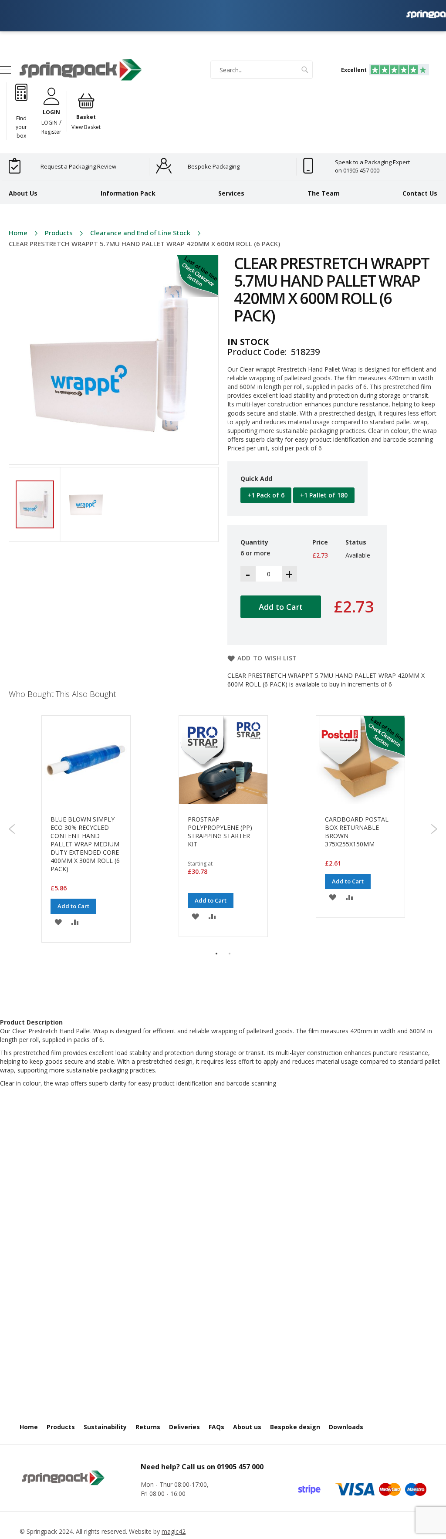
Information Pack (128, 193)
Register (51, 131)
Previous (12, 829)
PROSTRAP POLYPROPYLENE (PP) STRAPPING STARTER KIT (220, 831)
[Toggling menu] (5, 70)
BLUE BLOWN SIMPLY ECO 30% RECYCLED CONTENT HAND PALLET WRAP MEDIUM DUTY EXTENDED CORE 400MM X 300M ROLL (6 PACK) (85, 844)
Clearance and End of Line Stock (140, 232)
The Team (323, 193)
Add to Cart (73, 906)
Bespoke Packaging (214, 166)
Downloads (346, 1427)
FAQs (216, 1427)
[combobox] (261, 70)
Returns (147, 1427)
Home (18, 232)
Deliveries (184, 1427)
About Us (23, 193)
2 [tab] (229, 953)
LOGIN (49, 122)
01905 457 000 (240, 1466)
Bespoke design (295, 1427)
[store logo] (81, 69)
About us (247, 1427)
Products (59, 232)
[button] (86, 504)
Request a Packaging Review (78, 166)
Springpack (42, 1531)
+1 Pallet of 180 (324, 495)
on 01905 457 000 (357, 170)
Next (434, 829)
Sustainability (105, 1427)
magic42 (174, 1531)
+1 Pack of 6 (265, 495)
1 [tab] (216, 953)
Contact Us (419, 193)
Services (231, 193)
